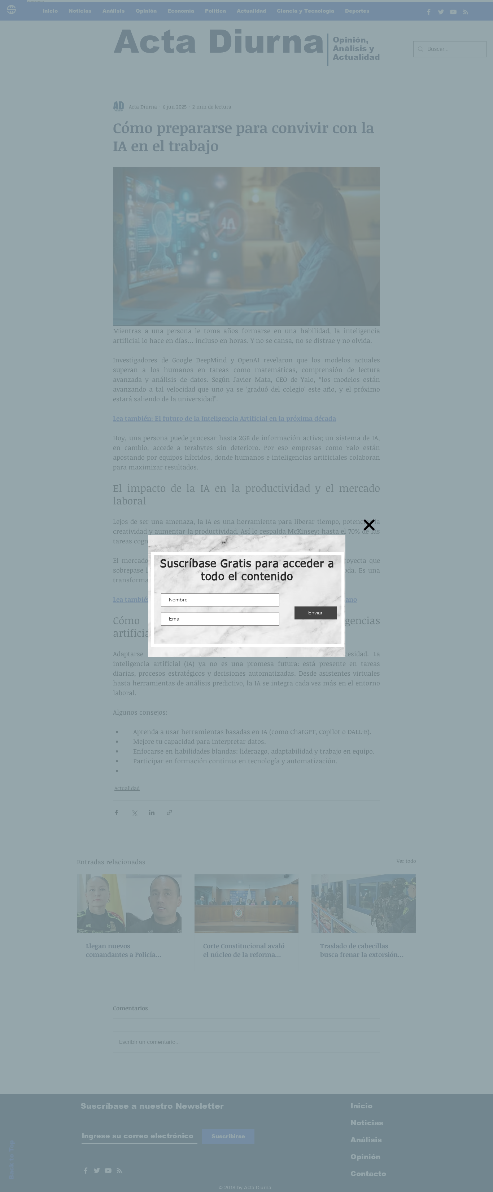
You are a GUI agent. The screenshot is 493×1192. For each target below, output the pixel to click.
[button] (369, 525)
